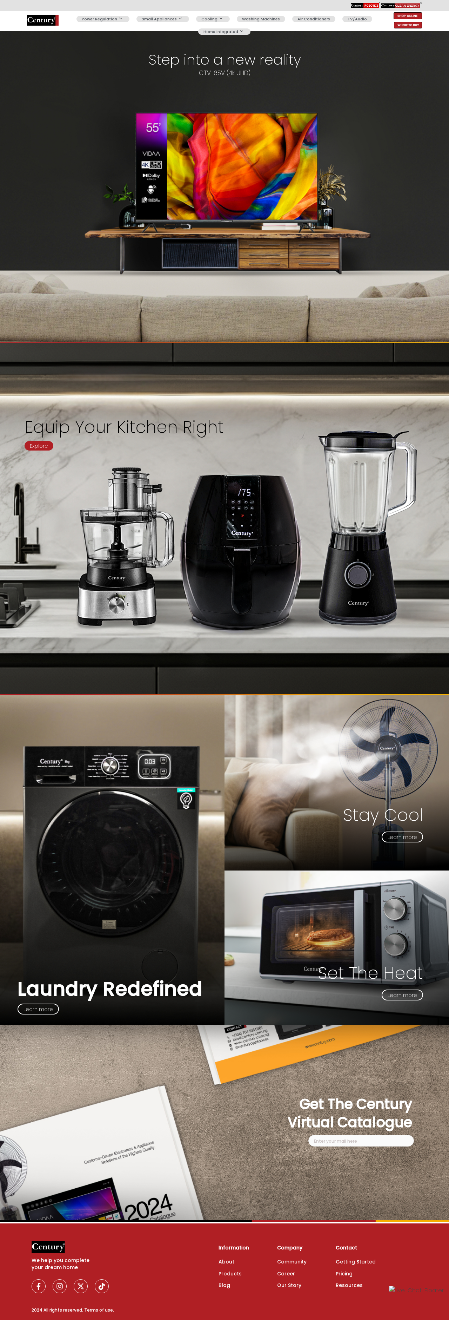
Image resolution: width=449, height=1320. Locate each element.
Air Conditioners (313, 19)
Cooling (209, 19)
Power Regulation (99, 19)
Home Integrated (220, 31)
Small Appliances (159, 19)
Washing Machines (261, 19)
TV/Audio (357, 19)
